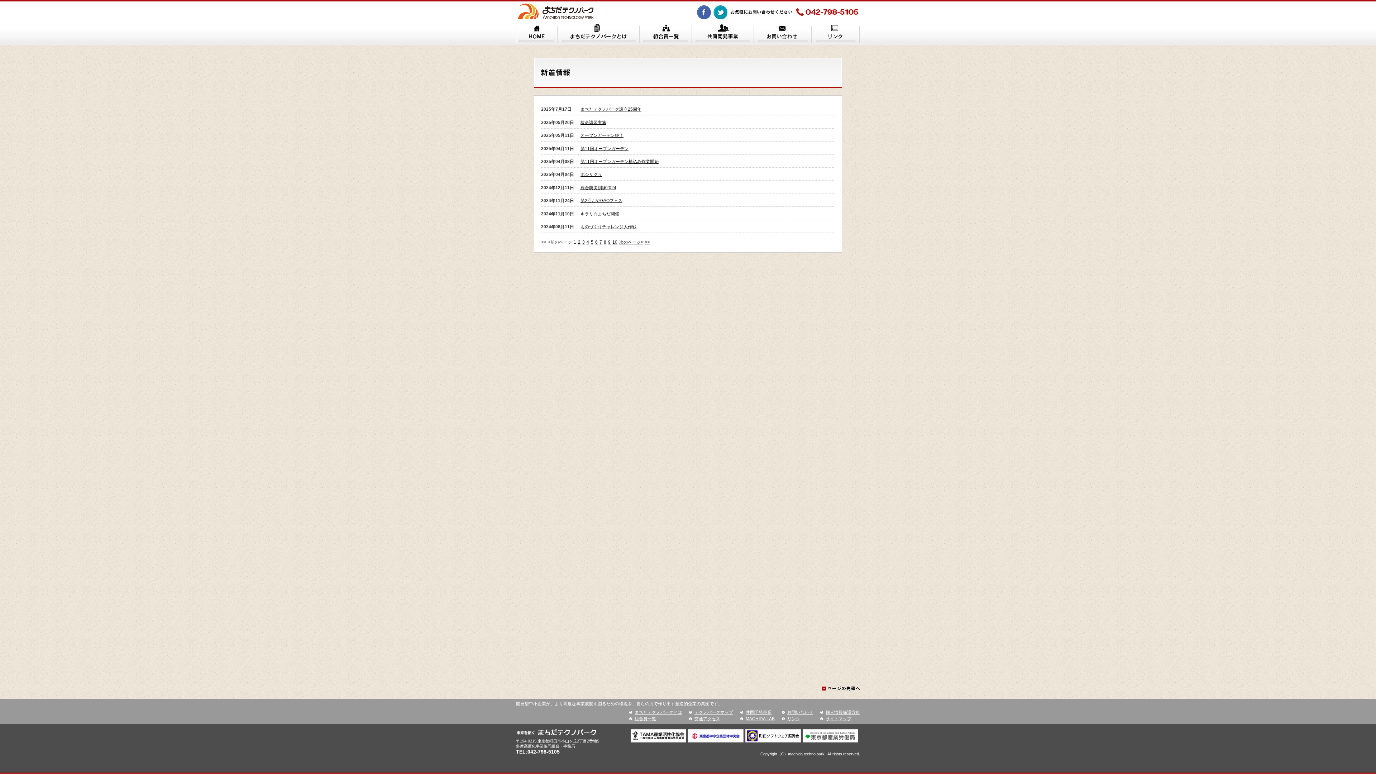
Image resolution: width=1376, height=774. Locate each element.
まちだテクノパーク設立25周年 (610, 109)
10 (614, 242)
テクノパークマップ (713, 712)
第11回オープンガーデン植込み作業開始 (619, 161)
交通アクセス (707, 718)
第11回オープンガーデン (604, 148)
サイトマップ (838, 718)
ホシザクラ (591, 174)
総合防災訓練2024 (598, 187)
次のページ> (631, 242)
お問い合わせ (800, 712)
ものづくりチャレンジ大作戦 (608, 226)
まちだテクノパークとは (658, 712)
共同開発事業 (758, 712)
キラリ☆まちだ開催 (599, 213)
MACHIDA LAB (760, 718)
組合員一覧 (645, 718)
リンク (793, 718)
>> (647, 242)
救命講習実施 (593, 122)
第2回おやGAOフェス (601, 200)
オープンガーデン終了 (602, 135)
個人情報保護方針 (843, 712)
